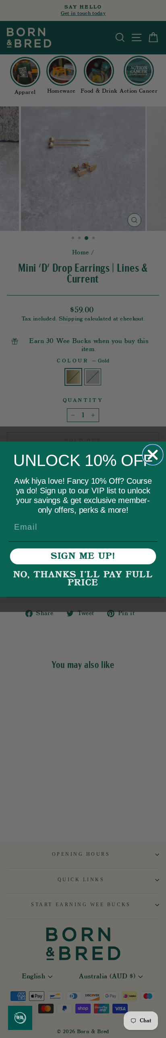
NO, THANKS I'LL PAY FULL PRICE (83, 579)
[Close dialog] (152, 454)
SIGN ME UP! (83, 556)
